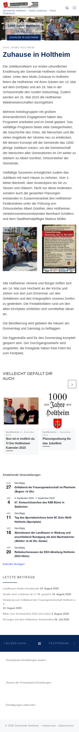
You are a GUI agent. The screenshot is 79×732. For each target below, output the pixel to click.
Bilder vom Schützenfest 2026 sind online (27, 613)
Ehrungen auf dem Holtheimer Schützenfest (28, 619)
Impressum (49, 725)
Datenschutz (66, 725)
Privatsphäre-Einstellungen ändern (26, 660)
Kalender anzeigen (14, 564)
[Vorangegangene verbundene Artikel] (63, 384)
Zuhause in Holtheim (23, 37)
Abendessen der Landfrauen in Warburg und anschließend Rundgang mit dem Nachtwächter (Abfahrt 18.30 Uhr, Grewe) (44, 537)
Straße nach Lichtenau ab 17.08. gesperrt (27, 594)
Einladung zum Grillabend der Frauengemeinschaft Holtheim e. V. (39, 601)
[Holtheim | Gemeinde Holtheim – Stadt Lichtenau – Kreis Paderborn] (20, 4)
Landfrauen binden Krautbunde (21, 588)
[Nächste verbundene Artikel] (72, 384)
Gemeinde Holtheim (27, 725)
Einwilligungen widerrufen (20, 705)
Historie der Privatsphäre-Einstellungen (28, 682)
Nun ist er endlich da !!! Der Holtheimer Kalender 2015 (20, 443)
